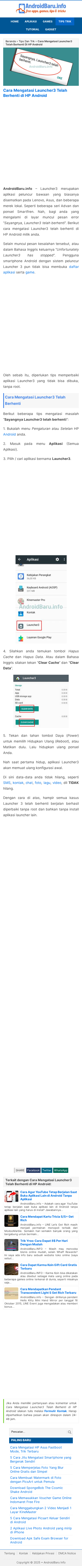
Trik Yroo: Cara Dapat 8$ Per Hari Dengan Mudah (44, 1242)
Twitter (46, 1170)
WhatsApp (60, 1170)
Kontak (23, 1553)
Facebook (33, 1170)
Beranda (11, 41)
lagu (47, 783)
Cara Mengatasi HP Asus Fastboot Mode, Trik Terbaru (36, 1449)
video (57, 783)
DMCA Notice (67, 1553)
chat (29, 783)
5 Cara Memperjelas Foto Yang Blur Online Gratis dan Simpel (36, 1469)
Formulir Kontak (55, 1411)
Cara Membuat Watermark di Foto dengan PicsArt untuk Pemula (35, 1480)
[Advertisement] (41, 142)
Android (9, 434)
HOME (15, 21)
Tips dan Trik (27, 41)
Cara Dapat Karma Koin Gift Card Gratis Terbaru (48, 1266)
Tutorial (32, 29)
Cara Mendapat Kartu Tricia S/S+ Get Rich (47, 1218)
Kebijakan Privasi (43, 1553)
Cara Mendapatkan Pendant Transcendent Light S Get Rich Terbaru (48, 1291)
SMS (7, 783)
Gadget (50, 29)
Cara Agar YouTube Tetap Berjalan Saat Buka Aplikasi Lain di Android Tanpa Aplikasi (48, 1195)
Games (48, 21)
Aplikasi (31, 21)
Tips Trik (65, 21)
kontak (18, 783)
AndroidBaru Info (54, 1562)
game (29, 272)
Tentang (9, 1553)
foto (38, 783)
